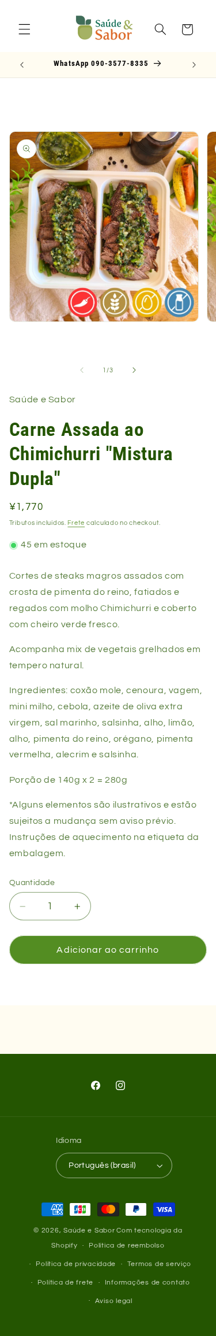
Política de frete (65, 1282)
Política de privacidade (76, 1264)
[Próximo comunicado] (194, 64)
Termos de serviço (159, 1264)
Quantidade (32, 883)
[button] (24, 29)
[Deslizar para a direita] (134, 370)
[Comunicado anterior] (22, 64)
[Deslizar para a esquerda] (81, 370)
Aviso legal (113, 1301)
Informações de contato (147, 1282)
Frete (76, 523)
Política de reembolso (126, 1245)
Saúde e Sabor (89, 1230)
